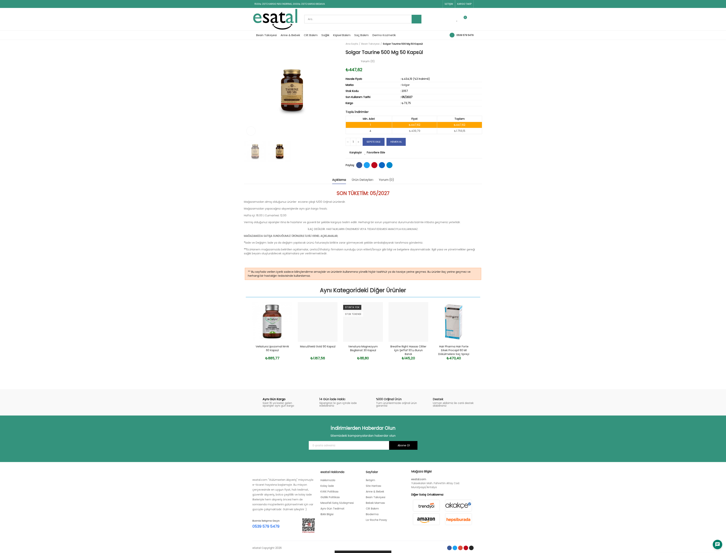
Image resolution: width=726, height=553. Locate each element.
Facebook (359, 165)
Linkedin (382, 165)
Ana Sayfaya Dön (474, 44)
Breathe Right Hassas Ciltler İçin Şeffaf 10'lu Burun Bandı (408, 350)
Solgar (406, 85)
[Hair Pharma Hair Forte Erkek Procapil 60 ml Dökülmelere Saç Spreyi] (454, 322)
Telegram (389, 165)
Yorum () (368, 61)
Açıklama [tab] (339, 180)
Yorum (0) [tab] (386, 180)
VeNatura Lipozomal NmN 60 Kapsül (272, 348)
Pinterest (374, 165)
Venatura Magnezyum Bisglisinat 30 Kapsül (363, 348)
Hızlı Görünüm (282, 324)
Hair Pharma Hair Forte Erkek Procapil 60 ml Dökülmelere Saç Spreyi (453, 350)
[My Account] (472, 19)
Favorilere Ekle (376, 152)
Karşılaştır (356, 152)
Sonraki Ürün (479, 44)
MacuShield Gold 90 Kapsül (317, 346)
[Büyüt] (251, 131)
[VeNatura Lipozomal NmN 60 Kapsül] (272, 322)
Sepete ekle (374, 142)
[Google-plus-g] (427, 4)
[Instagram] (439, 4)
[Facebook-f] (414, 4)
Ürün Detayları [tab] (362, 180)
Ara (416, 19)
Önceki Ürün (470, 44)
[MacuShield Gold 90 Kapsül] (317, 322)
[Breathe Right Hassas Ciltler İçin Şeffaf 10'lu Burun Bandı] (408, 322)
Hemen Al (396, 142)
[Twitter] (420, 4)
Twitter (367, 165)
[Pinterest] (433, 4)
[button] (449, 4)
